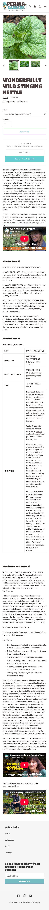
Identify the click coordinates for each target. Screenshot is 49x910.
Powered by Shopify (33, 902)
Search (7, 833)
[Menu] (44, 6)
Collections (9, 840)
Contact (8, 852)
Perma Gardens (20, 902)
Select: (5, 110)
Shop (7, 846)
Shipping (6, 101)
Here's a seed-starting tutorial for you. (35, 434)
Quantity (6, 119)
